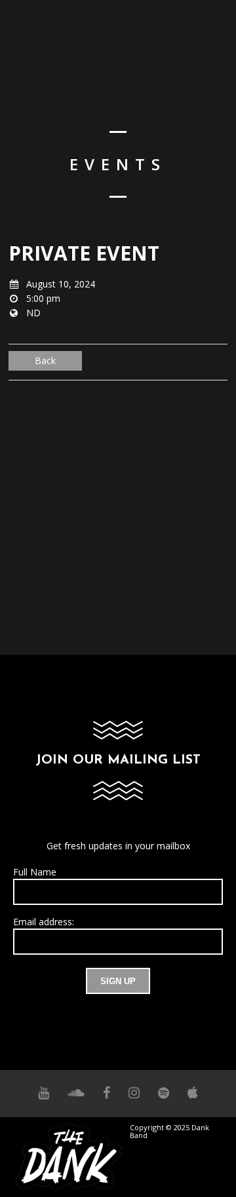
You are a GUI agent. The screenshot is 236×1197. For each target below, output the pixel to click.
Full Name (34, 872)
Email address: (43, 921)
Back (45, 360)
